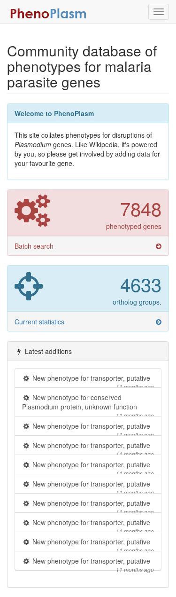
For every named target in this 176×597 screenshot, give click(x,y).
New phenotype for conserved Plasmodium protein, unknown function (88, 404)
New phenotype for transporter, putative (92, 380)
